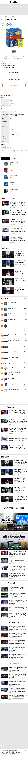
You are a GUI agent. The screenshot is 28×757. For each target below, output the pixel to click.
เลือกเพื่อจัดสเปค (14, 85)
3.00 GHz (21, 58)
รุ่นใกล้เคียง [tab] (14, 158)
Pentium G (20, 56)
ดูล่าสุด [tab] (5, 158)
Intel (16, 56)
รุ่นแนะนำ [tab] (22, 158)
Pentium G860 (15, 58)
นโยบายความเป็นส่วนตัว (7, 755)
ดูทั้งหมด (25, 299)
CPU (10, 56)
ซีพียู (13, 56)
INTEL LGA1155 (7, 58)
